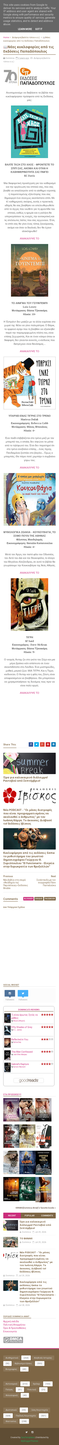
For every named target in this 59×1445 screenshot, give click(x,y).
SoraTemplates (28, 1437)
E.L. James (17, 1030)
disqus (38, 898)
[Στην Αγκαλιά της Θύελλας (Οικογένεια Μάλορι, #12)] (11, 1173)
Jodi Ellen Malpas (20, 1054)
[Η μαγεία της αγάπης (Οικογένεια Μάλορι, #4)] (11, 1120)
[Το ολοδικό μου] (43, 1201)
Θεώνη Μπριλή (19, 1021)
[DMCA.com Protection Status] (13, 1342)
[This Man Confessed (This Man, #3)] (7, 1059)
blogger (28, 898)
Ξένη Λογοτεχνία (39, 1410)
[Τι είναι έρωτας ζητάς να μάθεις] (7, 1022)
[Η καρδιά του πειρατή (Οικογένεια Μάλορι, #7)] (27, 1120)
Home (6, 37)
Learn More (25, 29)
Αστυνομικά (11, 1384)
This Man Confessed (22, 1051)
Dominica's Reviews (28, 1009)
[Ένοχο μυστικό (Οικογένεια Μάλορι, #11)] (27, 1147)
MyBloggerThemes (29, 1441)
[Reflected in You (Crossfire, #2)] (7, 1046)
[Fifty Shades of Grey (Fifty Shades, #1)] (7, 1034)
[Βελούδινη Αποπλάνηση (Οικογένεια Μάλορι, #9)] (11, 1147)
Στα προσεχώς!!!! (12, 1094)
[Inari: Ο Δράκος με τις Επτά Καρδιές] (27, 1173)
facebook (50, 898)
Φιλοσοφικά (12, 1395)
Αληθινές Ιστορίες (43, 1358)
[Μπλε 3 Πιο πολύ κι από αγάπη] (27, 1200)
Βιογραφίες (11, 1369)
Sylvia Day (17, 1042)
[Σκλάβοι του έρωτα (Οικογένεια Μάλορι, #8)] (43, 1120)
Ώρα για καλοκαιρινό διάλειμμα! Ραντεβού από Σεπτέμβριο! (25, 779)
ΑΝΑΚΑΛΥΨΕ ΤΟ (29, 238)
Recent (12, 1215)
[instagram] (32, 1432)
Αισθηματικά (12, 1358)
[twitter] (27, 1432)
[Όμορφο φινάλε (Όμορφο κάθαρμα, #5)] (43, 1147)
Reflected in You (19, 1039)
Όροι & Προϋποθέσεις (14, 1328)
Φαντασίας (11, 1421)
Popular (29, 1215)
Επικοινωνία (10, 1331)
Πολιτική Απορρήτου (14, 1324)
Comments (47, 1215)
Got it (38, 29)
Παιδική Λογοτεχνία (26, 1415)
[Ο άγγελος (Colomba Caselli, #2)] (11, 1200)
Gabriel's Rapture (20, 1064)
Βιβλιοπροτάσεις (23, 1363)
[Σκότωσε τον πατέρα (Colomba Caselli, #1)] (43, 1174)
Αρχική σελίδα (11, 1321)
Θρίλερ (36, 1384)
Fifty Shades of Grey (21, 1027)
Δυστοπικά (11, 1410)
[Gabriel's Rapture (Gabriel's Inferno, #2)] (7, 1071)
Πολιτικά (31, 1389)
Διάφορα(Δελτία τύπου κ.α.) (26, 37)
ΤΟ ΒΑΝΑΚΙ (26, 1238)
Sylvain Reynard (19, 1067)
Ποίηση (9, 1389)
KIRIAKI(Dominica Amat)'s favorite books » (36, 1208)
